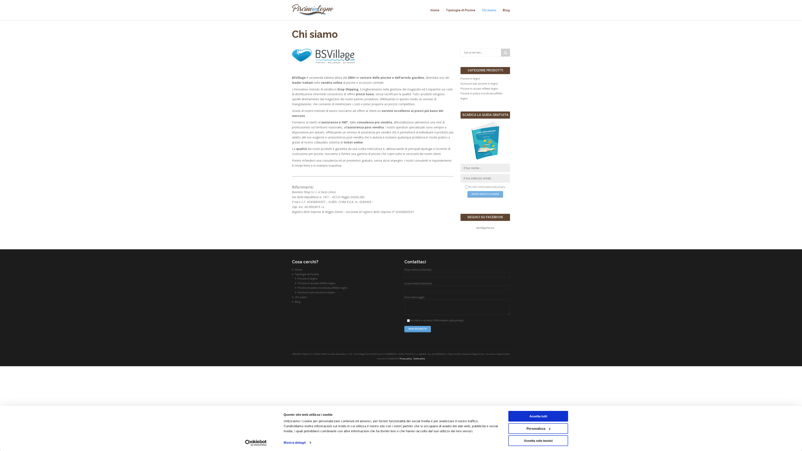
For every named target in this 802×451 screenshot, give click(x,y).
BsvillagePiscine (485, 228)
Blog (297, 302)
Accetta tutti (538, 416)
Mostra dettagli (295, 442)
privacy (501, 186)
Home (298, 269)
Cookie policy (419, 358)
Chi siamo (301, 297)
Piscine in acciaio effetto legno (479, 88)
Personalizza (536, 428)
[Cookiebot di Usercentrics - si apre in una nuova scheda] (256, 443)
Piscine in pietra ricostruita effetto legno (323, 288)
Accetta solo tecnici (538, 440)
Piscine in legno (470, 78)
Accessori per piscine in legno (479, 83)
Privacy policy (406, 358)
